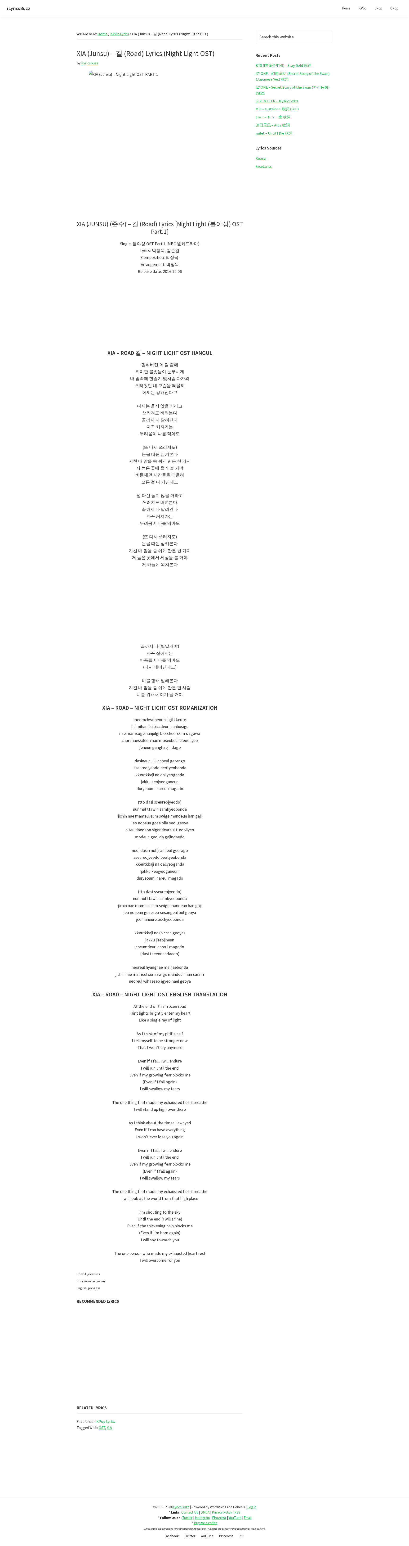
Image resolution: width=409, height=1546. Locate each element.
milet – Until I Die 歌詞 (274, 133)
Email (247, 1517)
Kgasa (261, 158)
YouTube (235, 1517)
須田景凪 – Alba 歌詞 (273, 125)
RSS (237, 1512)
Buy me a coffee (206, 1523)
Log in (251, 1507)
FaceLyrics (264, 166)
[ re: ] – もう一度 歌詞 (273, 117)
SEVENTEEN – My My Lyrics (277, 101)
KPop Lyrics (105, 1421)
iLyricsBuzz (18, 8)
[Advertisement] (160, 314)
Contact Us (189, 1512)
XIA (109, 1427)
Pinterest (219, 1517)
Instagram (202, 1517)
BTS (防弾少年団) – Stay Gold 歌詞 (283, 65)
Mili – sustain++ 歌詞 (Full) (277, 109)
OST (102, 1427)
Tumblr (187, 1517)
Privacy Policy (222, 1512)
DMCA (204, 1512)
